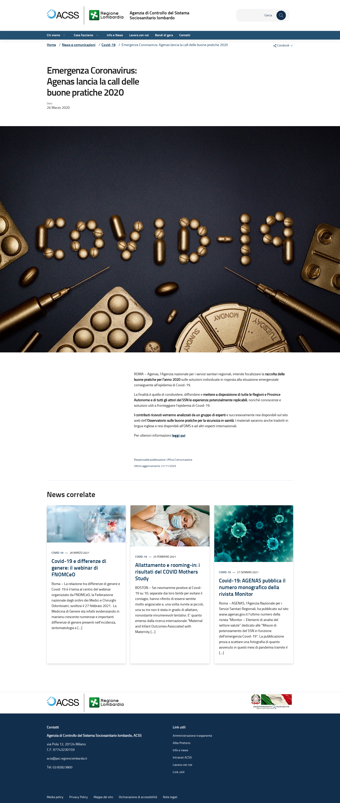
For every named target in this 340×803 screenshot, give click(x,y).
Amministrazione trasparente (192, 735)
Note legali (170, 797)
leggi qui (178, 435)
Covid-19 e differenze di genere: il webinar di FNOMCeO (79, 568)
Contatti (184, 35)
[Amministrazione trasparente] (271, 701)
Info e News (115, 35)
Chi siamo (53, 35)
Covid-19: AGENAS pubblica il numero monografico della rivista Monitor (252, 587)
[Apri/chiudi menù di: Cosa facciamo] (97, 35)
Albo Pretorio (181, 743)
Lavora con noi (139, 35)
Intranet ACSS (182, 757)
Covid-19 (57, 552)
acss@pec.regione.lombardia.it (67, 758)
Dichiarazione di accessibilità (138, 797)
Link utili (179, 772)
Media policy (55, 797)
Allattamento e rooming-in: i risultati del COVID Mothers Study (167, 572)
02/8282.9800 (62, 767)
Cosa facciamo (83, 35)
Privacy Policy (78, 797)
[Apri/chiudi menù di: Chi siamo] (63, 35)
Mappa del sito (103, 797)
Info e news (180, 750)
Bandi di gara (164, 35)
